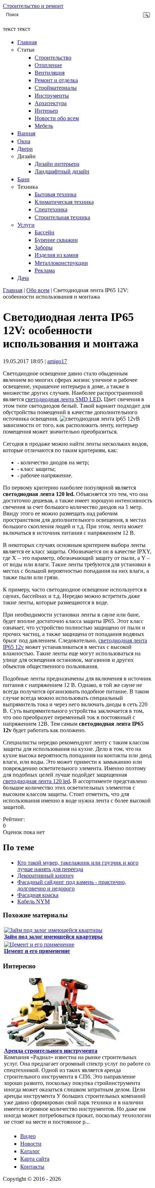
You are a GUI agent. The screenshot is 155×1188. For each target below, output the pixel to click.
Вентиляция (50, 73)
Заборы (44, 247)
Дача (23, 278)
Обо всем (37, 290)
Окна (23, 141)
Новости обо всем (57, 118)
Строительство (53, 58)
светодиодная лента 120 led (36, 781)
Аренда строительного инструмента (50, 1051)
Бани (23, 179)
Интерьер (46, 111)
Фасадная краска (37, 895)
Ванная (26, 133)
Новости (30, 1144)
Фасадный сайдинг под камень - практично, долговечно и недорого (71, 885)
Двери (25, 149)
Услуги (26, 225)
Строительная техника (62, 217)
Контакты (32, 1167)
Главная (27, 42)
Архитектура (51, 103)
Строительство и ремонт (33, 6)
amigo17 (57, 361)
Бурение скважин (56, 240)
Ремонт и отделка (56, 80)
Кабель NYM (33, 901)
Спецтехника (51, 209)
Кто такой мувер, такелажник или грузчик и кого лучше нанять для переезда (77, 866)
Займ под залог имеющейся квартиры (53, 937)
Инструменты (52, 96)
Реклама (45, 270)
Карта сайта (34, 1159)
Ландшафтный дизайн (62, 171)
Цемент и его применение (37, 951)
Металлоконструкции (61, 263)
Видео (28, 1136)
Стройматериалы (56, 88)
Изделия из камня (56, 255)
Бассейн (44, 232)
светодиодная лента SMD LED (63, 399)
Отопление (48, 65)
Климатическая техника (64, 202)
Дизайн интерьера (57, 164)
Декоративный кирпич (45, 876)
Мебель (44, 126)
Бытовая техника (55, 194)
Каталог (30, 1151)
